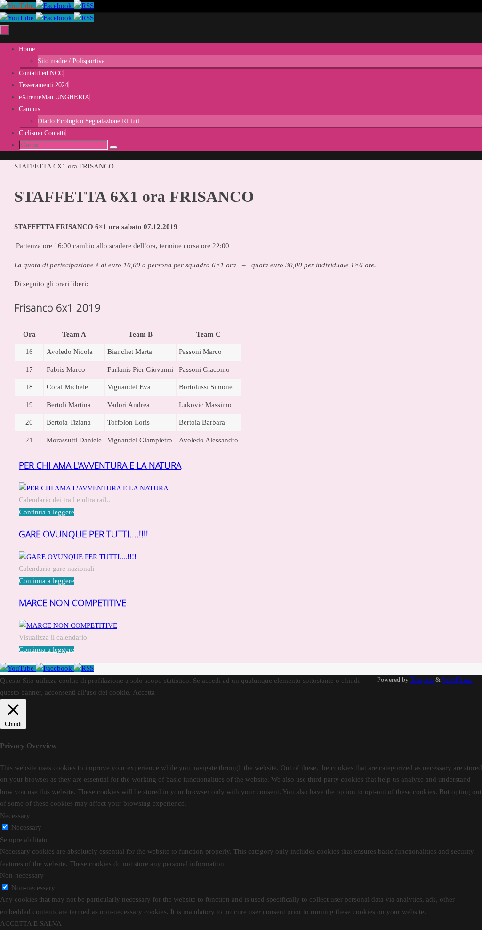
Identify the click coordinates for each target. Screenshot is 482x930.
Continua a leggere (46, 512)
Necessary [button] (15, 815)
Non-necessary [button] (22, 875)
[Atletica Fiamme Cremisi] (18, 5)
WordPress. (457, 679)
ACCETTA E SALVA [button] (31, 923)
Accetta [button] (144, 692)
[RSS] (84, 5)
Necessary (26, 827)
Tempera (422, 679)
